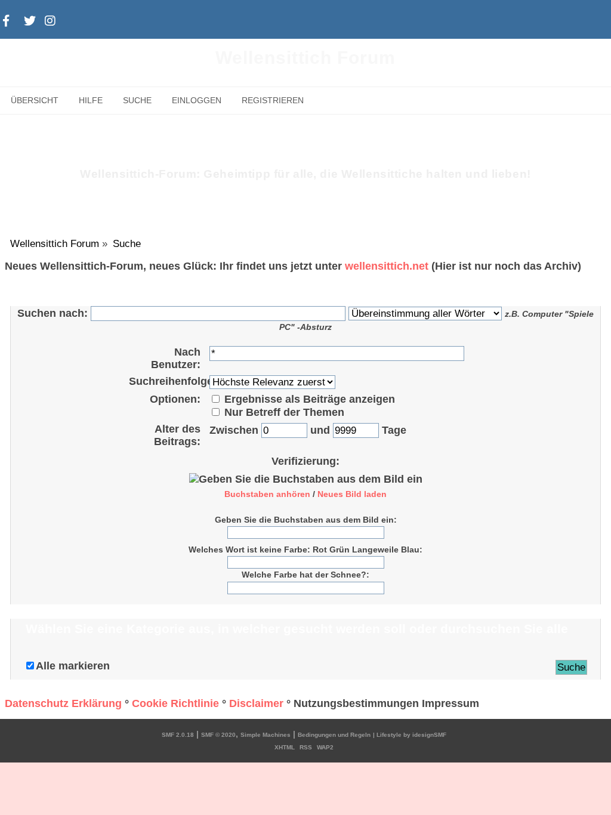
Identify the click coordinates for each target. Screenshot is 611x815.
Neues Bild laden (352, 494)
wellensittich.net (386, 266)
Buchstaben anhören (267, 494)
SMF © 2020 (218, 734)
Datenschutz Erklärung (63, 703)
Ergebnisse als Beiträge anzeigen (308, 399)
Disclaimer (256, 703)
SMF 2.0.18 (178, 734)
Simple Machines (265, 734)
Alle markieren (73, 666)
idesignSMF (429, 734)
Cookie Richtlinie (175, 703)
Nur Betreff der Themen (282, 412)
